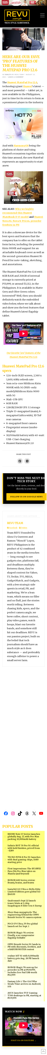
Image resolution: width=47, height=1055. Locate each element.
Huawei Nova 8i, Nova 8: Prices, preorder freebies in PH (22, 220)
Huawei (27, 86)
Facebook (13, 528)
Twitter (23, 528)
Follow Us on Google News (26, 497)
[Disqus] (23, 699)
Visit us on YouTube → (23, 1040)
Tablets (8, 74)
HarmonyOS (21, 145)
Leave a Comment (16, 77)
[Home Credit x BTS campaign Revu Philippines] (23, 2)
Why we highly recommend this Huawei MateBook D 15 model (18, 212)
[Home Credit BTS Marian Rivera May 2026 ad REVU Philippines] (23, 187)
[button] (42, 15)
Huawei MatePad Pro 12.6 (22, 82)
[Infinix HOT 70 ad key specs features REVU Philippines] (23, 123)
